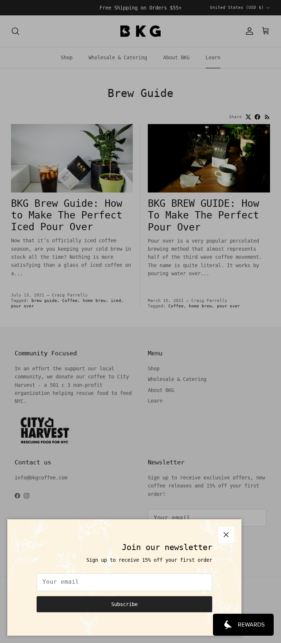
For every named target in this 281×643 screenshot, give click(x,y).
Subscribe (124, 604)
